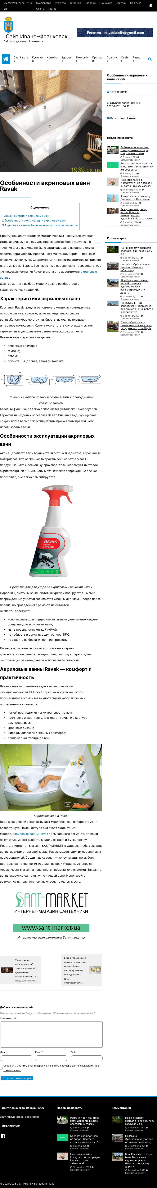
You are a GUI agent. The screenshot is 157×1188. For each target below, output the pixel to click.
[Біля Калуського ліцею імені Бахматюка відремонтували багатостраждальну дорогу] (113, 283)
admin (123, 91)
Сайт (73, 1052)
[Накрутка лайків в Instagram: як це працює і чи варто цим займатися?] (113, 182)
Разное (52, 8)
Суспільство (43, 2)
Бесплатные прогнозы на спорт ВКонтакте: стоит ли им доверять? (136, 166)
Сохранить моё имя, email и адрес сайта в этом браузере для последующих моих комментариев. (51, 1068)
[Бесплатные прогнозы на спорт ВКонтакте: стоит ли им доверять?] (113, 165)
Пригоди (121, 2)
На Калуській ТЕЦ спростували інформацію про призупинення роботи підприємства (136, 307)
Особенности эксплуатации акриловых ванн (34, 220)
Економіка (105, 2)
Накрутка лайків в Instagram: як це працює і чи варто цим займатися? (136, 182)
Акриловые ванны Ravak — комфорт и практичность (40, 225)
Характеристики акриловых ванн (26, 215)
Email (39, 1052)
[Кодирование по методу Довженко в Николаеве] (113, 198)
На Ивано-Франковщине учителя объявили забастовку (135, 267)
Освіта (40, 8)
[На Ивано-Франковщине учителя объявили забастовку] (113, 266)
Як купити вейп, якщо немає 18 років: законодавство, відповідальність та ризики (137, 214)
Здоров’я (90, 2)
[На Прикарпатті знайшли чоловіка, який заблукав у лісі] (113, 249)
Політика (135, 2)
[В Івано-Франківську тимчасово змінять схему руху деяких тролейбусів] (113, 326)
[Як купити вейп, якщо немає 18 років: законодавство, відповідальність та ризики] (113, 211)
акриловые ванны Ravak (30, 834)
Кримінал (75, 2)
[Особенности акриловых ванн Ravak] (51, 121)
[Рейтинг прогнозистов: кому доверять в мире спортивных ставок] (113, 150)
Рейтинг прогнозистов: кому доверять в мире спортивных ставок (134, 150)
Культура (60, 2)
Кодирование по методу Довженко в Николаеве (135, 197)
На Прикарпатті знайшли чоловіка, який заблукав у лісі (136, 250)
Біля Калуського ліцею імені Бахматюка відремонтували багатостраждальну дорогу (134, 286)
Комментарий (9, 1018)
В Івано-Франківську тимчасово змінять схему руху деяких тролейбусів (136, 325)
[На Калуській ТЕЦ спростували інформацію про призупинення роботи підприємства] (113, 303)
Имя (3, 1052)
